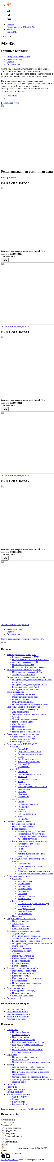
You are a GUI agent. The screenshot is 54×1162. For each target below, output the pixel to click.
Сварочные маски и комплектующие (24, 707)
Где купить (12, 95)
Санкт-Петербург (20, 1097)
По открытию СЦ (20, 1059)
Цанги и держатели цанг (29, 774)
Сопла (21, 801)
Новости (11, 1084)
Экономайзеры (25, 911)
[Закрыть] (2, 644)
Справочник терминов (17, 1011)
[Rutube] (8, 1157)
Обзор (18, 56)
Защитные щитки (20, 712)
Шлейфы (22, 791)
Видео (8, 1139)
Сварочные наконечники (29, 751)
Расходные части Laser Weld (25, 687)
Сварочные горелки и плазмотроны (23, 734)
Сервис (10, 61)
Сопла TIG (23, 771)
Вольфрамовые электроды (24, 990)
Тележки (16, 953)
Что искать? (6, 1125)
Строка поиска (8, 1120)
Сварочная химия (20, 928)
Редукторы (17, 878)
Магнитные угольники (23, 956)
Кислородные (24, 886)
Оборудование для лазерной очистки (29, 684)
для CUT (16, 799)
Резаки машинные (20, 699)
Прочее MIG (23, 766)
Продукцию (10, 1130)
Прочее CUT (24, 819)
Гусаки (21, 756)
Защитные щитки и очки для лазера (29, 714)
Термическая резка (15, 692)
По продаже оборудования (24, 1057)
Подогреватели (25, 913)
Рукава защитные (20, 963)
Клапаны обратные (21, 976)
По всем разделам (13, 1128)
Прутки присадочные (22, 993)
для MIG (11, 29)
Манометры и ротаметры (24, 971)
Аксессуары (18, 923)
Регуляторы (17, 901)
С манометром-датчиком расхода (33, 903)
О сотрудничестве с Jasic (23, 1037)
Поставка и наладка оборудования (28, 1069)
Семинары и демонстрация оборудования (32, 1062)
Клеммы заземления (21, 948)
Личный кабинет (15, 1092)
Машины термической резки (25, 697)
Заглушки (22, 776)
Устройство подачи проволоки (26, 936)
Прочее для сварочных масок (26, 732)
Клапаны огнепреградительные (27, 978)
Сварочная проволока (22, 995)
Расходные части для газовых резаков (30, 841)
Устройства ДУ (19, 933)
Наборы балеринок (27, 814)
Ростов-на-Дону (19, 1104)
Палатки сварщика (21, 926)
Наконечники (24, 864)
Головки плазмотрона (28, 804)
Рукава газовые (19, 981)
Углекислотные (25, 881)
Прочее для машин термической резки (30, 704)
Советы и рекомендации (18, 1014)
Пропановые (24, 883)
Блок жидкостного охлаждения (27, 941)
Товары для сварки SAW (23, 674)
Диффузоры (23, 806)
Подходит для (13, 64)
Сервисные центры (16, 1089)
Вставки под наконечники (30, 754)
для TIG (16, 769)
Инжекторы (23, 846)
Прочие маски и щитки (23, 722)
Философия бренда (21, 1034)
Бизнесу (10, 1064)
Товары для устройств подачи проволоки (31, 938)
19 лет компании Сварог (23, 1039)
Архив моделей (14, 998)
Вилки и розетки (20, 966)
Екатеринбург (18, 1102)
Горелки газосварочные (23, 826)
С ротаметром (24, 906)
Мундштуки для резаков (29, 844)
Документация (11, 1142)
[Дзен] (3, 1157)
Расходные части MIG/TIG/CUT (22, 27)
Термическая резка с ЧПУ (24, 694)
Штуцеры (22, 794)
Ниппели (22, 851)
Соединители (24, 789)
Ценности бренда (20, 1032)
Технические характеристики (15, 326)
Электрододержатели (22, 951)
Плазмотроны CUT (21, 741)
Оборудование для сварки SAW (27, 672)
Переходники (24, 784)
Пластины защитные (22, 729)
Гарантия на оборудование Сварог (28, 1042)
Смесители (17, 916)
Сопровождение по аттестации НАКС (30, 1077)
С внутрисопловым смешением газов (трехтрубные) (32, 837)
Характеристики (14, 59)
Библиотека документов (18, 1016)
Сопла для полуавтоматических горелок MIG (22, 639)
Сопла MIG (12, 32)
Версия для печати (10, 103)
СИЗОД (16, 717)
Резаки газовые (19, 829)
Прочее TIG (23, 796)
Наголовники (18, 727)
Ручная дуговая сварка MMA (26, 657)
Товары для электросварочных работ (24, 931)
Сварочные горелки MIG (24, 737)
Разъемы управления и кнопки (32, 786)
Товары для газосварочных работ (22, 968)
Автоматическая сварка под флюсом (24, 669)
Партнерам (12, 1054)
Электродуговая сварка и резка (21, 654)
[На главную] (17, 5)
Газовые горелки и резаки (19, 821)
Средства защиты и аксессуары (21, 918)
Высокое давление (26, 896)
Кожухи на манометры (23, 973)
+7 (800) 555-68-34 (35, 1109)
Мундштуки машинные (23, 702)
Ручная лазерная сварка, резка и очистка (26, 677)
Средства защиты (20, 921)
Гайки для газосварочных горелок (34, 871)
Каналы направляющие (29, 761)
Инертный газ (24, 898)
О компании (12, 1029)
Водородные (24, 891)
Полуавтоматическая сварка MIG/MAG (30, 659)
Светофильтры (19, 724)
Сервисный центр (13, 1136)
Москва (15, 1099)
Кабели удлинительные (23, 958)
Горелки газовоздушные (23, 824)
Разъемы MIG (24, 764)
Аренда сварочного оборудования (28, 1067)
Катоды (21, 809)
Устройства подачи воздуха (25, 719)
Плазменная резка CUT (23, 664)
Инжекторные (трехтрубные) (31, 834)
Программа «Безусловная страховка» (29, 667)
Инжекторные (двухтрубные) (31, 831)
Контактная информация (18, 1094)
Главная (10, 24)
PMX (20, 816)
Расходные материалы (17, 988)
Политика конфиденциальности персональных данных (27, 1050)
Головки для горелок (27, 779)
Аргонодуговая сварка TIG (25, 662)
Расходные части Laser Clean (25, 689)
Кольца (21, 781)
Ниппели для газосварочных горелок (35, 873)
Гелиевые (22, 893)
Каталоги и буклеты (16, 1019)
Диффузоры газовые (27, 759)
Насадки (22, 811)
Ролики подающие (21, 961)
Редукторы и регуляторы (18, 876)
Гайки (21, 849)
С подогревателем (26, 908)
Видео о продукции (16, 1009)
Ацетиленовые (25, 888)
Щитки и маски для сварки (25, 709)
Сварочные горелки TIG (23, 739)
